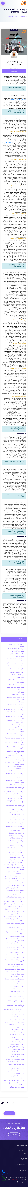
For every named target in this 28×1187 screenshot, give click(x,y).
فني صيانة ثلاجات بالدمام (16, 755)
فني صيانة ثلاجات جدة (17, 845)
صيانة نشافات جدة (18, 1073)
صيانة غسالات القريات (17, 936)
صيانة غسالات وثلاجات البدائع (14, 955)
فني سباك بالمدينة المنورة (15, 649)
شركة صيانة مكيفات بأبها (16, 704)
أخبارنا (18, 15)
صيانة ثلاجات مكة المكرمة (16, 857)
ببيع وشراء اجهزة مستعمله (18, 99)
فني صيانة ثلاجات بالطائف (16, 841)
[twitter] (20, 1170)
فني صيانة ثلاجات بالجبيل (16, 852)
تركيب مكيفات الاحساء (17, 1044)
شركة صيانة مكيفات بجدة (16, 685)
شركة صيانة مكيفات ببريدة (15, 906)
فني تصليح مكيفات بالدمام (15, 665)
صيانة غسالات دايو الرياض (16, 1071)
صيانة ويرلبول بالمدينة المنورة (14, 878)
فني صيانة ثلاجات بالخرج (16, 862)
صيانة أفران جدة (19, 1027)
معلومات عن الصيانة (21, 1151)
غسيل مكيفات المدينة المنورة (14, 979)
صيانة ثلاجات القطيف (17, 831)
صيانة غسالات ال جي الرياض (15, 1068)
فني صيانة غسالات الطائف (15, 785)
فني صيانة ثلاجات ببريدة (16, 836)
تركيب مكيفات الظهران (16, 986)
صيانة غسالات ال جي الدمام (15, 888)
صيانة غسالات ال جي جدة (16, 911)
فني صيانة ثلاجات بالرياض (16, 833)
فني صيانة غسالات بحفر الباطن (14, 904)
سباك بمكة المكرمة (18, 651)
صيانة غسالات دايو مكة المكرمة (14, 1080)
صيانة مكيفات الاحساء (17, 819)
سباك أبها (21, 690)
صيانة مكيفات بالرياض (17, 1014)
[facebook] (25, 1170)
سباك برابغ (20, 677)
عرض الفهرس (13, 71)
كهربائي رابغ (20, 682)
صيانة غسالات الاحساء (16, 950)
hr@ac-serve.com (22, 1167)
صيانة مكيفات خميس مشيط (14, 969)
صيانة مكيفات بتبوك (17, 817)
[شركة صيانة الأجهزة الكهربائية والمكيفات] (23, 3)
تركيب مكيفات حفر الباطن (16, 1047)
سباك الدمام (20, 656)
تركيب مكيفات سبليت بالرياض (14, 1022)
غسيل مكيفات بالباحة (17, 982)
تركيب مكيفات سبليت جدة (16, 952)
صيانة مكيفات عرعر (18, 1054)
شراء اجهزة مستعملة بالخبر (9, 142)
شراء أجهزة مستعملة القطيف (14, 1009)
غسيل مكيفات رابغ (18, 1042)
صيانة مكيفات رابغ (18, 1037)
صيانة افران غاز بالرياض (16, 1024)
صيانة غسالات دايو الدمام (16, 885)
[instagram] (23, 1170)
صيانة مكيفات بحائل (17, 895)
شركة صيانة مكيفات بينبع (16, 680)
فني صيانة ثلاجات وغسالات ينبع (14, 865)
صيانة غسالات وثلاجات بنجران (14, 909)
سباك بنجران (20, 692)
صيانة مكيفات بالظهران (16, 812)
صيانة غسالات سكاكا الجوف (15, 947)
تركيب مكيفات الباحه (17, 977)
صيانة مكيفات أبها (18, 967)
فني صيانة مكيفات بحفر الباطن (14, 901)
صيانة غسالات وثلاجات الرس (15, 957)
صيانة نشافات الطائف (17, 1087)
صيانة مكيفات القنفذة (17, 1019)
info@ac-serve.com (22, 1164)
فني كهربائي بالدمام (18, 675)
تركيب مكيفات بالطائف (17, 838)
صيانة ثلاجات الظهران (17, 991)
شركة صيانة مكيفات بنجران (15, 697)
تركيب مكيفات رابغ (18, 1039)
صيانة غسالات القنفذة (17, 1017)
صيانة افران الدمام (18, 1012)
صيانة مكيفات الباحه (17, 974)
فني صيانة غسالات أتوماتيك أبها (14, 709)
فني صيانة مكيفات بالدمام (15, 663)
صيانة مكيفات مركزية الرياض (15, 687)
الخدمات (24, 1153)
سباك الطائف (19, 778)
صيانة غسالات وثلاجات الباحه (15, 972)
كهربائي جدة (20, 700)
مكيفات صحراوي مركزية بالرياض (14, 771)
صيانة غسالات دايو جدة (16, 914)
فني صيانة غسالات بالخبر (16, 798)
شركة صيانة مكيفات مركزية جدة (14, 916)
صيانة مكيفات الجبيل (17, 1057)
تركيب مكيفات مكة (18, 1029)
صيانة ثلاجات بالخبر (18, 814)
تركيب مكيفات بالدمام (17, 654)
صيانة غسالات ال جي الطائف (15, 1059)
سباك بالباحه (20, 702)
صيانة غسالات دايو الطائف (15, 1062)
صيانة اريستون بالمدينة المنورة (14, 876)
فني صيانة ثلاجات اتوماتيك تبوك (14, 791)
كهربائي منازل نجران (18, 695)
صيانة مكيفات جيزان (17, 1052)
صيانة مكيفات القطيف (17, 994)
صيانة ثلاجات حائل (18, 1049)
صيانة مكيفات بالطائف (17, 843)
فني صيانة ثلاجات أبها (17, 855)
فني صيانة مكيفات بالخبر (16, 809)
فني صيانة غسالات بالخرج (16, 860)
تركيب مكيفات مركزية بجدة (15, 964)
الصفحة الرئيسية (23, 15)
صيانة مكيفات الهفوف (17, 1034)
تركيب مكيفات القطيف (17, 672)
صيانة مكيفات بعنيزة (17, 984)
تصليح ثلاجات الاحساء (17, 1032)
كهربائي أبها (20, 707)
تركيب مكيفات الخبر (18, 989)
